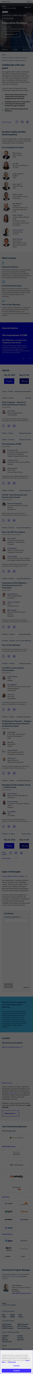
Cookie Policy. (12, 1362)
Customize (16, 1365)
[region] (16, 1362)
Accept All (16, 1370)
